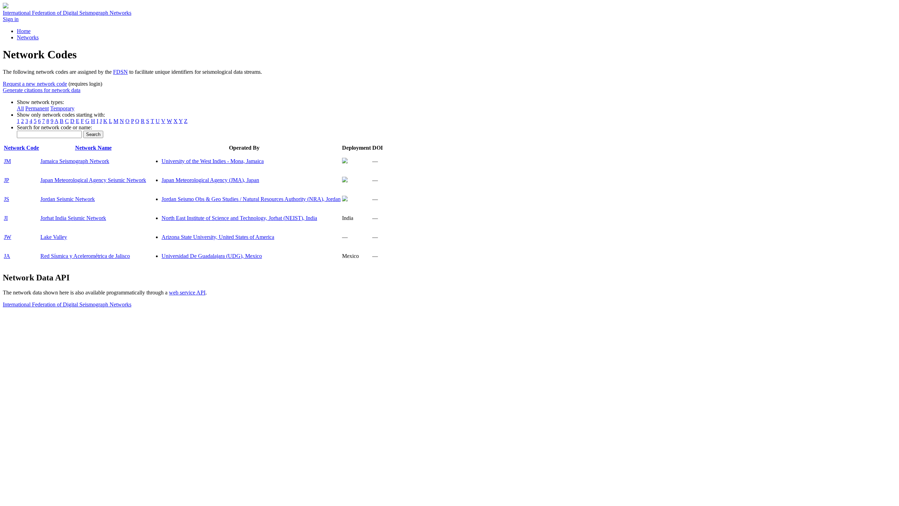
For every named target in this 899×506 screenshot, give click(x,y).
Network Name (93, 148)
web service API (187, 293)
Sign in (11, 19)
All (20, 108)
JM (7, 161)
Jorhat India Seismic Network (73, 218)
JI (6, 218)
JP (6, 180)
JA (7, 256)
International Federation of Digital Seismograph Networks (67, 304)
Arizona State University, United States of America (218, 237)
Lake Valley (53, 237)
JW (7, 237)
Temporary (62, 108)
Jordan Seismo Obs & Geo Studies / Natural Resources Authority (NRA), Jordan (251, 199)
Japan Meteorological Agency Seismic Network (93, 180)
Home (24, 31)
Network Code (21, 148)
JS (6, 199)
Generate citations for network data (41, 90)
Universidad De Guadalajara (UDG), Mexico (212, 256)
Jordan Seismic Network (67, 199)
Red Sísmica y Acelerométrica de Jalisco (85, 256)
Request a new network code (35, 84)
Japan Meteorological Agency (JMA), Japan (210, 180)
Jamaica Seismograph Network (74, 161)
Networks (28, 37)
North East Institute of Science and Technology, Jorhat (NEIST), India (239, 218)
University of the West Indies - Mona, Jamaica (213, 161)
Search (93, 134)
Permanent (37, 108)
